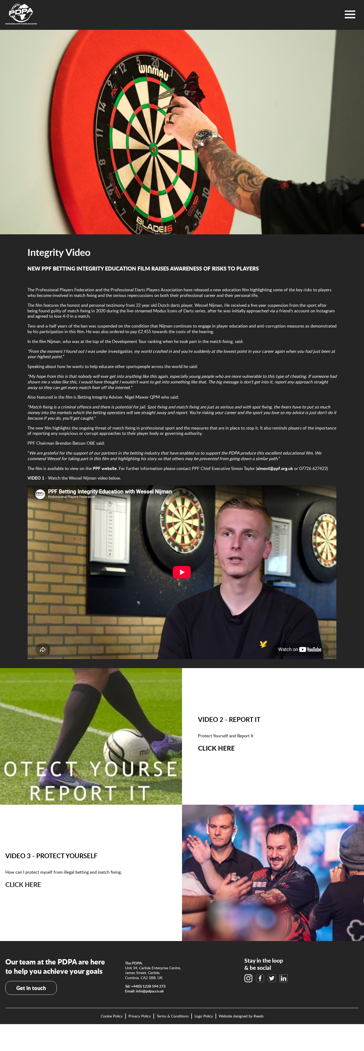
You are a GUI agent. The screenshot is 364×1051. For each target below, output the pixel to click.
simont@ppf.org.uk (275, 468)
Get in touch (31, 988)
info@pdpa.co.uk (150, 990)
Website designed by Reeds (241, 1016)
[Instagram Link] (248, 978)
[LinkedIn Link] (284, 978)
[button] (350, 14)
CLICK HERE (23, 884)
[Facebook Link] (260, 978)
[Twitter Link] (272, 978)
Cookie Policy (112, 1016)
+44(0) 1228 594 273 (148, 986)
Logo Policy (204, 1016)
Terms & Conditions (173, 1016)
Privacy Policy (139, 1016)
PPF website (105, 468)
